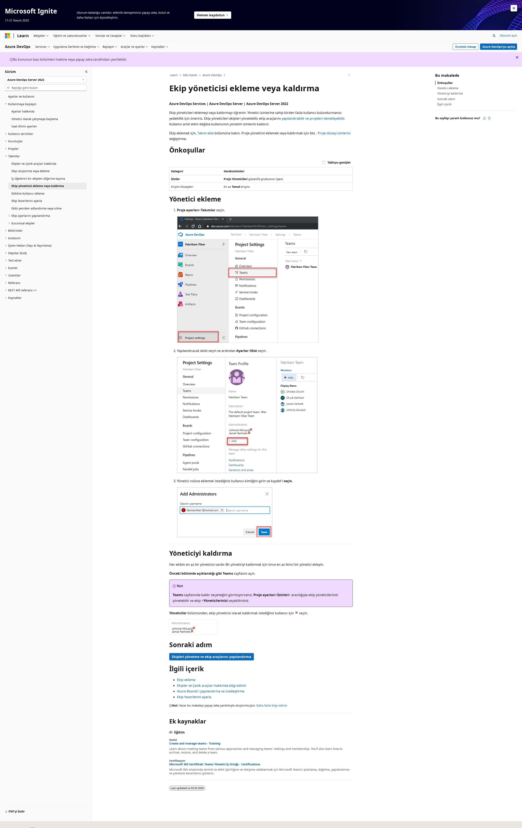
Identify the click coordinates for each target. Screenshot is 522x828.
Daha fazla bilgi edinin (271, 705)
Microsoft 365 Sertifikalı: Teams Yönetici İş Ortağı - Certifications (214, 764)
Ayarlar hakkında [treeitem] (22, 111)
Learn (174, 75)
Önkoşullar (445, 83)
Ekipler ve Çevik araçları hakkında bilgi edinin (211, 685)
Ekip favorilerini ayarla (194, 697)
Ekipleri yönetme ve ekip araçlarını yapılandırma (211, 656)
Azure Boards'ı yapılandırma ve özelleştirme (210, 691)
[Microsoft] (7, 35)
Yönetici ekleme (447, 88)
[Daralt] (86, 71)
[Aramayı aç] (494, 35)
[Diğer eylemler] (349, 75)
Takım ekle (205, 133)
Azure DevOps (212, 75)
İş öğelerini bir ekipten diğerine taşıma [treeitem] (38, 178)
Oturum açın (508, 35)
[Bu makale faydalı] (484, 118)
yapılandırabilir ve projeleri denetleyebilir (312, 118)
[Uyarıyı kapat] (514, 8)
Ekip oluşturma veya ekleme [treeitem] (30, 171)
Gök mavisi (190, 75)
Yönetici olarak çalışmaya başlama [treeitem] (34, 119)
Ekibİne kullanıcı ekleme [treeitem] (27, 193)
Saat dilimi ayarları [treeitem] (24, 126)
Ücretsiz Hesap (465, 47)
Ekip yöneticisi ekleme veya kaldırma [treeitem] (37, 186)
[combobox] (46, 79)
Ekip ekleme (186, 680)
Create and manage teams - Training (194, 743)
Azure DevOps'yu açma (498, 47)
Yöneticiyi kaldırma (450, 93)
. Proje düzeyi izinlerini (333, 133)
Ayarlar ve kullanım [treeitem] (21, 96)
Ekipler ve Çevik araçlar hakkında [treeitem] (33, 164)
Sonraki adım (446, 99)
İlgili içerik (444, 104)
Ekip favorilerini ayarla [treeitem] (26, 201)
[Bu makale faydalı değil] (489, 118)
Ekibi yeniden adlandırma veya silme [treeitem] (36, 208)
